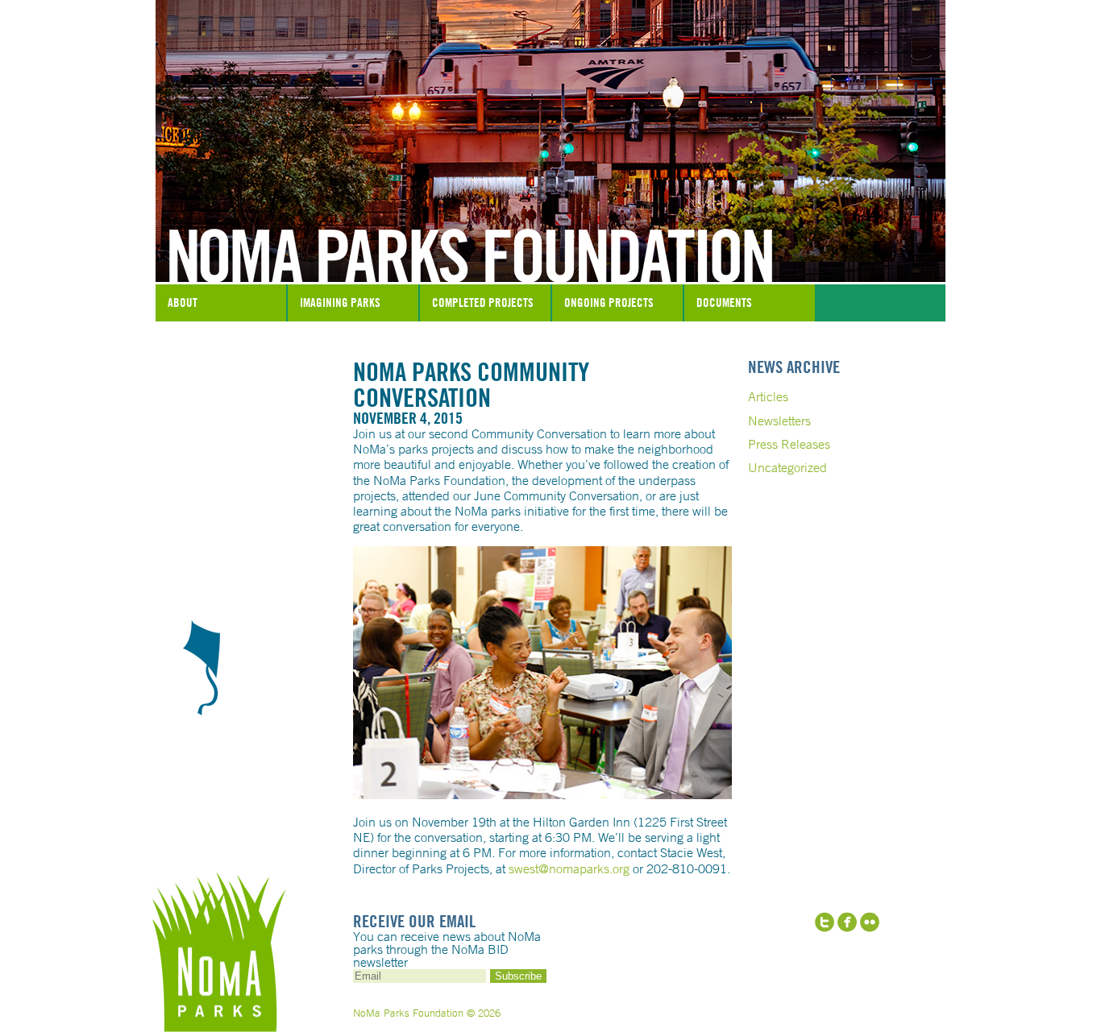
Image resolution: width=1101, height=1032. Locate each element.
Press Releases (789, 444)
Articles (768, 396)
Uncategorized (787, 467)
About (182, 302)
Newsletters (779, 420)
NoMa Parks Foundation (550, 244)
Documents (724, 302)
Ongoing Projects (609, 302)
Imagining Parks (340, 302)
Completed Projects (483, 302)
